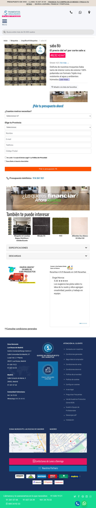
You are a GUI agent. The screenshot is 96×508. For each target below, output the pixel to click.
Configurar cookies (73, 384)
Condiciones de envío (73, 369)
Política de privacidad (73, 374)
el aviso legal (24, 158)
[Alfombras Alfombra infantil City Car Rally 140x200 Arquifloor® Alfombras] (79, 226)
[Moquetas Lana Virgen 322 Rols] (40, 226)
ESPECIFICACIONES (18, 248)
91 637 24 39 (29, 500)
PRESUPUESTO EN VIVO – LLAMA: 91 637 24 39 (26, 2)
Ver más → (64, 63)
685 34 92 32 (14, 504)
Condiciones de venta (73, 364)
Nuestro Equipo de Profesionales (72, 408)
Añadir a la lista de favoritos (65, 87)
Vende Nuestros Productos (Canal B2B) (75, 401)
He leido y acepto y (26, 158)
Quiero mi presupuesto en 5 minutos (48, 356)
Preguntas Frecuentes (74, 394)
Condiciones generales (74, 354)
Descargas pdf (71, 415)
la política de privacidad (38, 158)
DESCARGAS (15, 256)
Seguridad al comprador (74, 359)
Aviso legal (70, 389)
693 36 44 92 (20, 399)
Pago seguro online (48, 378)
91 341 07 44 (12, 500)
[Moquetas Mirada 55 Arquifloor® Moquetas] (21, 226)
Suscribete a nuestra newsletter (17, 161)
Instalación (70, 420)
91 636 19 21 (56, 496)
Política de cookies (72, 379)
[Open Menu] (4, 22)
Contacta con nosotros (74, 349)
